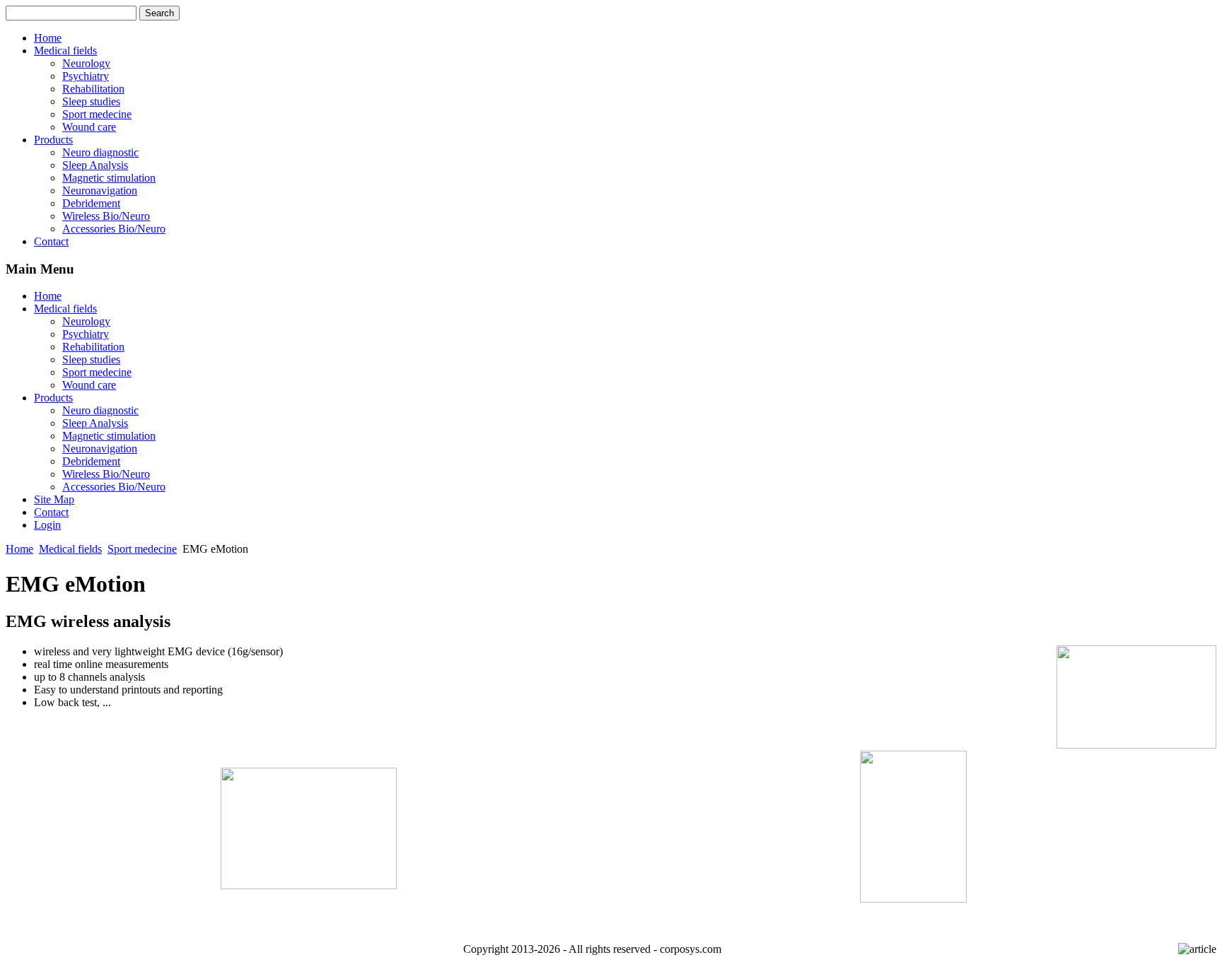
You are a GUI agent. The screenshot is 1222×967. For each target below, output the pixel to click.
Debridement (91, 203)
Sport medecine (97, 114)
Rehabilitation (93, 89)
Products (53, 140)
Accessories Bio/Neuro (113, 229)
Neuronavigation (99, 190)
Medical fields (65, 51)
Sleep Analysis (95, 165)
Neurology (86, 63)
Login (47, 525)
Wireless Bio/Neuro (106, 216)
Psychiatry (85, 76)
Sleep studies (91, 101)
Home (48, 38)
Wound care (89, 127)
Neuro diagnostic (100, 152)
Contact (51, 241)
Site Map (54, 499)
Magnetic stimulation (109, 178)
